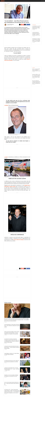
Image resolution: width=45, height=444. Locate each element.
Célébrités (8, 3)
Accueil (5, 3)
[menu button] (43, 0)
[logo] (3, 0)
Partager (29, 24)
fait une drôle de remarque (19, 239)
